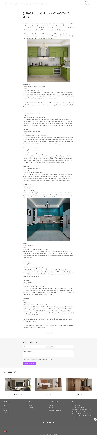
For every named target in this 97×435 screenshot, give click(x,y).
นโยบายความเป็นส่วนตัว (55, 410)
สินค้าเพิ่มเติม (7, 412)
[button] (17, 3)
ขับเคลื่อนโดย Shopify (53, 434)
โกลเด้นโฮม (29, 405)
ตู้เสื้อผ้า (78, 394)
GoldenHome (45, 434)
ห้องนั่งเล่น (17, 394)
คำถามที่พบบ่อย (52, 407)
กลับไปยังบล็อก (49, 333)
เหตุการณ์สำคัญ (30, 407)
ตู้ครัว (47, 394)
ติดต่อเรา (51, 405)
